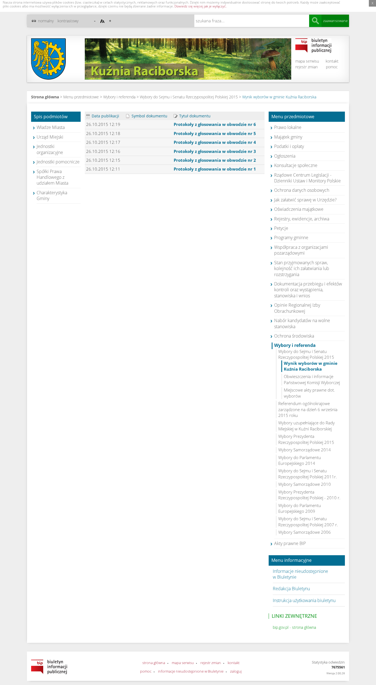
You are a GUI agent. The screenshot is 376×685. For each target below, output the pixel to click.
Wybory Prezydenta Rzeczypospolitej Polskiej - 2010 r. (309, 494)
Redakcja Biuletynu (291, 589)
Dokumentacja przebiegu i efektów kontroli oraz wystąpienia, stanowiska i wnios (308, 290)
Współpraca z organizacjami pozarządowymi (301, 250)
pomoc (332, 66)
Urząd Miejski (50, 137)
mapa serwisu (307, 61)
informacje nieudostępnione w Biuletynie (191, 671)
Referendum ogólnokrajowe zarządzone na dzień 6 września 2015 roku (307, 409)
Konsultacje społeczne (295, 165)
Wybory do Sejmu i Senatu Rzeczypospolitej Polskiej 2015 (189, 96)
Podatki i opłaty (289, 146)
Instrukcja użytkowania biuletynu (304, 600)
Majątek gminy (288, 137)
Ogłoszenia (284, 156)
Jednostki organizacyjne (50, 149)
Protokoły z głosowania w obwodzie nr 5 (215, 133)
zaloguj (236, 671)
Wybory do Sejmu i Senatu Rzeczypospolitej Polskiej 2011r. (307, 473)
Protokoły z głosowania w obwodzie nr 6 (215, 124)
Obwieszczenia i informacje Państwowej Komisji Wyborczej (312, 379)
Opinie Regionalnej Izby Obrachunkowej (297, 308)
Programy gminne (291, 237)
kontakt (332, 61)
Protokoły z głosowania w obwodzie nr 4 (215, 142)
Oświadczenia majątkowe (298, 209)
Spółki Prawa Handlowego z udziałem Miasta (52, 177)
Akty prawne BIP (290, 543)
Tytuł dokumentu (194, 115)
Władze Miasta (51, 127)
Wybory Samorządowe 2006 (304, 532)
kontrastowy (68, 20)
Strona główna (45, 96)
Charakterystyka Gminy (52, 195)
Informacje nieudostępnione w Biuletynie (300, 574)
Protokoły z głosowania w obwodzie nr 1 (215, 169)
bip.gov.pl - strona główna (294, 627)
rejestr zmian (306, 66)
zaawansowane (335, 20)
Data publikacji (105, 115)
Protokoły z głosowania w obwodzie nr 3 (215, 151)
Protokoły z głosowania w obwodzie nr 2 (215, 160)
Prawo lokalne (287, 127)
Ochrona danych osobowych (301, 190)
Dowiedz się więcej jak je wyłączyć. (201, 6)
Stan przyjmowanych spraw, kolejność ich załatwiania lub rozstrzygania (301, 268)
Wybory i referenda (119, 96)
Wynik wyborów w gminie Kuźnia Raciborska (279, 96)
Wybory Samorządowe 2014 (304, 449)
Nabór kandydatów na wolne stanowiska (302, 323)
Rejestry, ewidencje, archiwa (301, 219)
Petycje (281, 228)
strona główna (153, 662)
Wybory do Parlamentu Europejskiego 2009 (299, 508)
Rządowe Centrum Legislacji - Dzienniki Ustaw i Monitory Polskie (307, 178)
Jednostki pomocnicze (58, 162)
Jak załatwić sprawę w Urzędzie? (305, 200)
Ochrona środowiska (294, 336)
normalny (46, 20)
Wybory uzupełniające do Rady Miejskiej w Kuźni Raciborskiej (306, 425)
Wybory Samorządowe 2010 (304, 484)
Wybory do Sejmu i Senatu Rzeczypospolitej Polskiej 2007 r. (308, 521)
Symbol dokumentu (148, 115)
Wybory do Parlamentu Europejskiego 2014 (299, 460)
